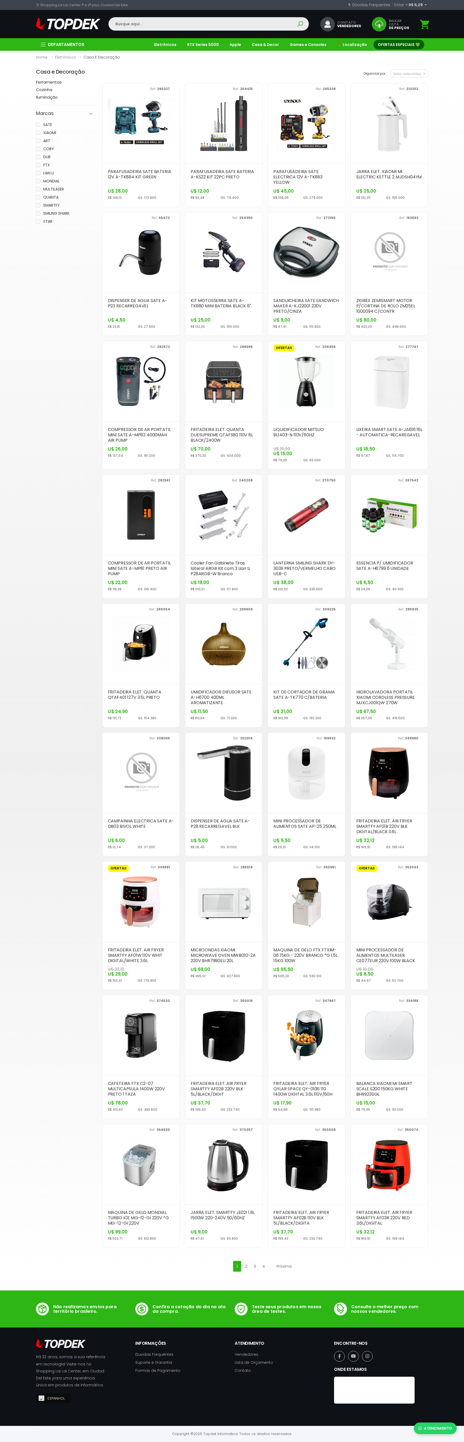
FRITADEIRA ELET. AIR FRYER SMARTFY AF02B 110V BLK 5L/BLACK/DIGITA (301, 1217)
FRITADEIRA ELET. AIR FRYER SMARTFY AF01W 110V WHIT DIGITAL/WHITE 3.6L (136, 955)
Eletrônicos (165, 44)
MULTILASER (53, 189)
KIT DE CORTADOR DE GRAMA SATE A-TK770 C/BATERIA (304, 694)
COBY (48, 149)
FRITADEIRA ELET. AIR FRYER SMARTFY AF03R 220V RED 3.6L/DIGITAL (384, 1217)
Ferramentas (49, 82)
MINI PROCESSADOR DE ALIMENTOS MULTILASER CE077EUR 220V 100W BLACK (385, 955)
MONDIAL (51, 181)
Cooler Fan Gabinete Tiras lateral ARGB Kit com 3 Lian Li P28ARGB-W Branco (220, 568)
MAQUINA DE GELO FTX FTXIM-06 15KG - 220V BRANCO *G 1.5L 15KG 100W (305, 955)
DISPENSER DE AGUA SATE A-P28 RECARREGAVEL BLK (220, 823)
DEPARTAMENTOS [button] (66, 44)
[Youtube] (353, 1356)
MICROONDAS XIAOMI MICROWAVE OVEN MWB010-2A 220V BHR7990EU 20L (223, 955)
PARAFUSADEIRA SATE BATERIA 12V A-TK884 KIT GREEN (139, 174)
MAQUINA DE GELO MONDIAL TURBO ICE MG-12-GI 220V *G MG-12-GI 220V (138, 1217)
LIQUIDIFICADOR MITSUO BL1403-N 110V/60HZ (298, 432)
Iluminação (47, 97)
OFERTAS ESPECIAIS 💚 (399, 44)
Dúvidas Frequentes (370, 5)
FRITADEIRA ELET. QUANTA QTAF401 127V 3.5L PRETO (134, 694)
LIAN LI (48, 173)
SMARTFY (51, 205)
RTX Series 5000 (203, 44)
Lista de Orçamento (254, 1362)
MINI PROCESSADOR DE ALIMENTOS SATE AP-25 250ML (304, 823)
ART (46, 140)
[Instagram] (367, 1356)
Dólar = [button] (408, 5)
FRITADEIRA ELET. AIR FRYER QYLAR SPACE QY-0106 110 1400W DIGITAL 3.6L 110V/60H (302, 1088)
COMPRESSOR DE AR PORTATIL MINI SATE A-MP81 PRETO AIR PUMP (139, 568)
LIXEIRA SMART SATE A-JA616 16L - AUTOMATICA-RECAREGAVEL (389, 432)
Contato (243, 1370)
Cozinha (44, 89)
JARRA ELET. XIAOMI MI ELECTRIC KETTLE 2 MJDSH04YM (389, 174)
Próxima (284, 1266)
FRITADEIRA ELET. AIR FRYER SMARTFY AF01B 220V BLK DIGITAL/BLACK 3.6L (384, 826)
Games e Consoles (308, 44)
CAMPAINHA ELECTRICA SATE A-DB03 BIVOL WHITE (141, 823)
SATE (47, 124)
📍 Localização (352, 44)
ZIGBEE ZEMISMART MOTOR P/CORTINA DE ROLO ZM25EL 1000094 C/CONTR (385, 305)
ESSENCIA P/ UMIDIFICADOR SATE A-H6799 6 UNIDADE (384, 565)
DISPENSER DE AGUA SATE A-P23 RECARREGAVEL (137, 303)
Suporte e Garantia (153, 1362)
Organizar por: (374, 73)
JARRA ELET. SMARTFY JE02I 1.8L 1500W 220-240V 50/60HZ (223, 1215)
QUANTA (51, 197)
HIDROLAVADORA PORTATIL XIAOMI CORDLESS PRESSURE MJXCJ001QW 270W (385, 697)
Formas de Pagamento (157, 1370)
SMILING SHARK (56, 213)
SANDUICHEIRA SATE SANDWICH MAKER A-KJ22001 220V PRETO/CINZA (306, 305)
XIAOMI (49, 132)
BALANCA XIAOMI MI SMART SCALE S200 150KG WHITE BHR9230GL (384, 1088)
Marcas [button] (45, 113)
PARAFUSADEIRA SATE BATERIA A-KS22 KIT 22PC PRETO (222, 174)
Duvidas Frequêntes (154, 1354)
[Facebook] (339, 1356)
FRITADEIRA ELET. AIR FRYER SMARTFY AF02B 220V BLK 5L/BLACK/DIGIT (219, 1088)
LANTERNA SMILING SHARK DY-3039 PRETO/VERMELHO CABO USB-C (304, 568)
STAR (47, 221)
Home (42, 57)
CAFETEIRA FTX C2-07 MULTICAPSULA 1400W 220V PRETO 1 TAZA (136, 1088)
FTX (46, 165)
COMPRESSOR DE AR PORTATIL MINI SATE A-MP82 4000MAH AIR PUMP (139, 434)
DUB (46, 157)
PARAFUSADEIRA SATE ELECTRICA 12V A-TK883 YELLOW (297, 176)
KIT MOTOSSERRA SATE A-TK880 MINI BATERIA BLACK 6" (221, 303)
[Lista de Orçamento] (425, 24)
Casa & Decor (265, 44)
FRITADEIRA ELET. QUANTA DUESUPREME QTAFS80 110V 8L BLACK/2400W (222, 434)
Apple (235, 44)
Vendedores (246, 1354)
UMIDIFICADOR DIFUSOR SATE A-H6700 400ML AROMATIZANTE (221, 697)
